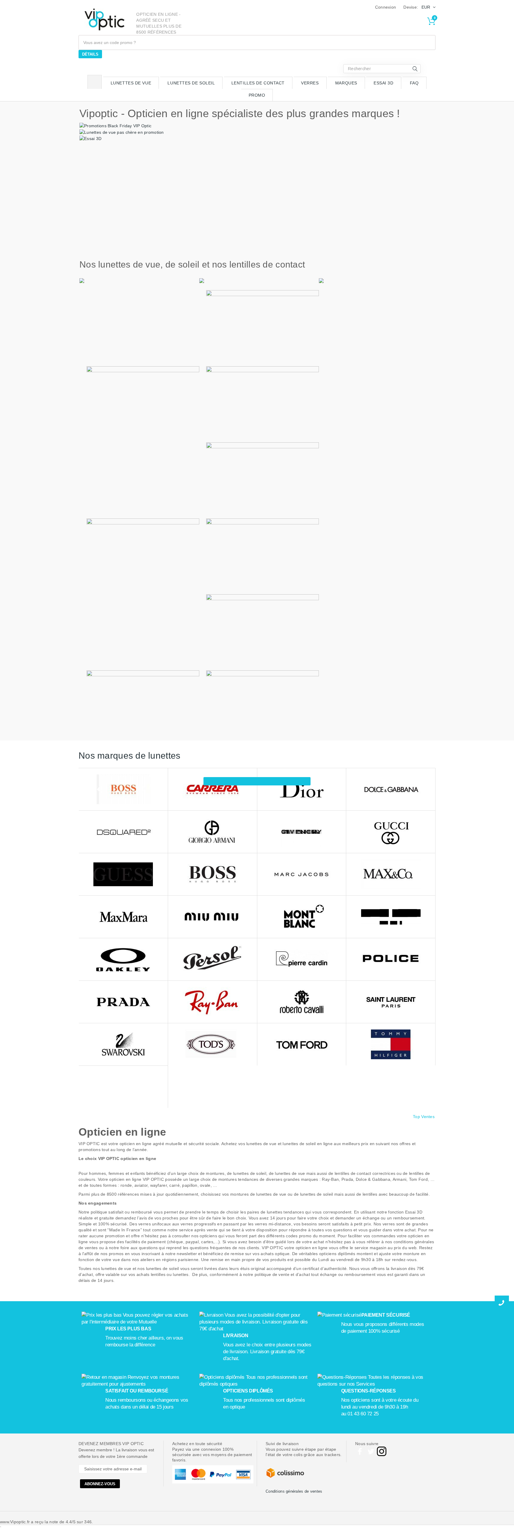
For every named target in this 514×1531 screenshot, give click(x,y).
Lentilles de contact (258, 83)
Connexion (385, 7)
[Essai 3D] (90, 138)
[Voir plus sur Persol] (212, 959)
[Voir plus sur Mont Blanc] (301, 917)
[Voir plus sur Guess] (123, 874)
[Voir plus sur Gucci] (390, 832)
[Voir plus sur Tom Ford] (301, 1044)
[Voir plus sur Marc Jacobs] (301, 874)
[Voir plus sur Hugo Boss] (212, 874)
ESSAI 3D (383, 83)
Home (94, 82)
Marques (346, 83)
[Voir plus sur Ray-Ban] (212, 1002)
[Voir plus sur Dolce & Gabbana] (390, 789)
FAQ (414, 83)
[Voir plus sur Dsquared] (123, 832)
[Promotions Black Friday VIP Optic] (115, 125)
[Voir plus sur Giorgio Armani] (212, 832)
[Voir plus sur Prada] (123, 1002)
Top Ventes (424, 1116)
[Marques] (257, 781)
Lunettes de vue (131, 83)
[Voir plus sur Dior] (301, 789)
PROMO (257, 95)
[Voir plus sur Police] (390, 959)
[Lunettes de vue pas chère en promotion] (121, 131)
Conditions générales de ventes (294, 1491)
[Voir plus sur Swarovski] (123, 1044)
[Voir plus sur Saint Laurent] (390, 1002)
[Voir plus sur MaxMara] (123, 917)
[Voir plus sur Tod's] (212, 1044)
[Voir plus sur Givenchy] (301, 832)
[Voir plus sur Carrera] (212, 789)
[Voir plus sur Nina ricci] (390, 917)
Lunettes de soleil (191, 83)
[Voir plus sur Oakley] (123, 959)
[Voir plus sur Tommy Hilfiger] (390, 1044)
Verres (310, 83)
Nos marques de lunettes (129, 755)
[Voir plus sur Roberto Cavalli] (301, 1002)
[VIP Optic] (104, 19)
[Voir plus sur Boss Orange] (123, 789)
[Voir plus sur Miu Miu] (212, 917)
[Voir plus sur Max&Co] (390, 874)
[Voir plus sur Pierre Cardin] (301, 959)
